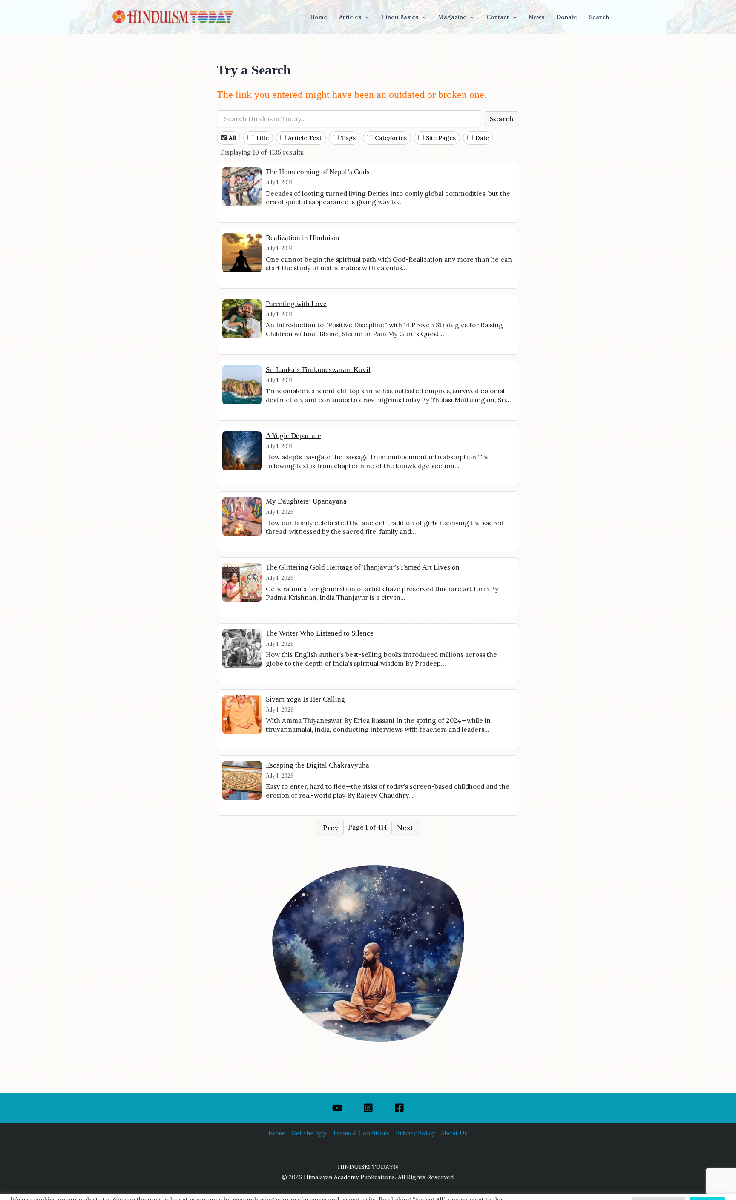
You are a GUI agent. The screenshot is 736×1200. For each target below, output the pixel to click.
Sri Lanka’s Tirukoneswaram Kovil (318, 370)
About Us (454, 1133)
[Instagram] (368, 1108)
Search (501, 119)
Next (405, 827)
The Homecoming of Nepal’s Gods (318, 172)
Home (276, 1133)
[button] (365, 17)
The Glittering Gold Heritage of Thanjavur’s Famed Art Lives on (363, 567)
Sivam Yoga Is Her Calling (305, 699)
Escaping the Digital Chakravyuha (317, 765)
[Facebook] (399, 1108)
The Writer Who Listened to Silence (320, 633)
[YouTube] (337, 1108)
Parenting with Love (296, 304)
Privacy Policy (415, 1133)
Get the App (309, 1133)
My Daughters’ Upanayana (306, 501)
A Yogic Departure (293, 436)
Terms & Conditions (361, 1133)
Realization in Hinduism (302, 238)
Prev (330, 827)
